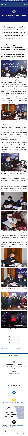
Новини (4, 23)
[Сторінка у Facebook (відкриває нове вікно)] (9, 385)
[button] (14, 356)
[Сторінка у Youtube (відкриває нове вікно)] (16, 385)
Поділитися (14, 339)
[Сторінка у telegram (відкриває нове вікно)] (19, 385)
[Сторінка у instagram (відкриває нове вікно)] (14, 385)
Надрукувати (14, 336)
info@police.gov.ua (14, 378)
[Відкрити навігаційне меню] (5, 4)
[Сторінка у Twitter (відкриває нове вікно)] (11, 385)
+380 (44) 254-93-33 (14, 373)
